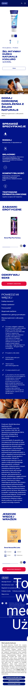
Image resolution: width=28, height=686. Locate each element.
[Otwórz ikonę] (21, 3)
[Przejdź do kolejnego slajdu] (15, 36)
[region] (14, 663)
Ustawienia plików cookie (14, 684)
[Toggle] (25, 3)
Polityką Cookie (20, 669)
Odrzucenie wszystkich (14, 680)
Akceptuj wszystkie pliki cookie (14, 677)
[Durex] (4, 3)
